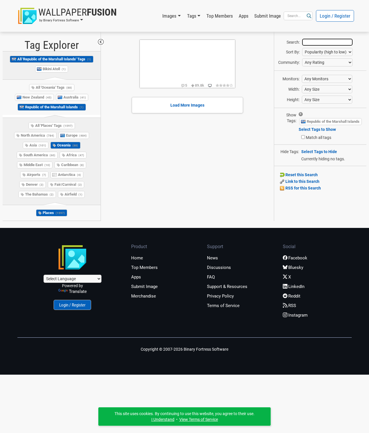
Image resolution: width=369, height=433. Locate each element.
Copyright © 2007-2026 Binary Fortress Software (184, 349)
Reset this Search (301, 174)
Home (137, 258)
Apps (243, 16)
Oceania (67, 145)
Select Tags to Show (317, 129)
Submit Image (267, 16)
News (212, 258)
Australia (74, 97)
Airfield (73, 194)
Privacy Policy (220, 296)
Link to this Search (302, 181)
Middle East (37, 165)
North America (37, 135)
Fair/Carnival (68, 184)
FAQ (211, 277)
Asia (37, 145)
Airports (36, 174)
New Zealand (37, 97)
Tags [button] (191, 16)
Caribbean (72, 165)
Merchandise (143, 296)
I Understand (162, 419)
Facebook (297, 258)
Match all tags (318, 137)
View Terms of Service (198, 419)
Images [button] (169, 16)
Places (54, 213)
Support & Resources (227, 286)
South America (39, 155)
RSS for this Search (303, 188)
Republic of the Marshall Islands (54, 107)
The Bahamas (39, 194)
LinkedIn (296, 286)
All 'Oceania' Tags (54, 87)
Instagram (298, 315)
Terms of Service (223, 305)
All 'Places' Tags (54, 125)
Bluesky (295, 267)
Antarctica (69, 174)
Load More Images (187, 105)
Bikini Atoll (54, 69)
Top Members (219, 16)
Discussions (219, 267)
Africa (75, 155)
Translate (78, 291)
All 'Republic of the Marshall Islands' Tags (54, 59)
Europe (76, 135)
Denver (35, 184)
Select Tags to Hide (319, 151)
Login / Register (335, 16)
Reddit (294, 296)
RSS (292, 305)
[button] (67, 15)
